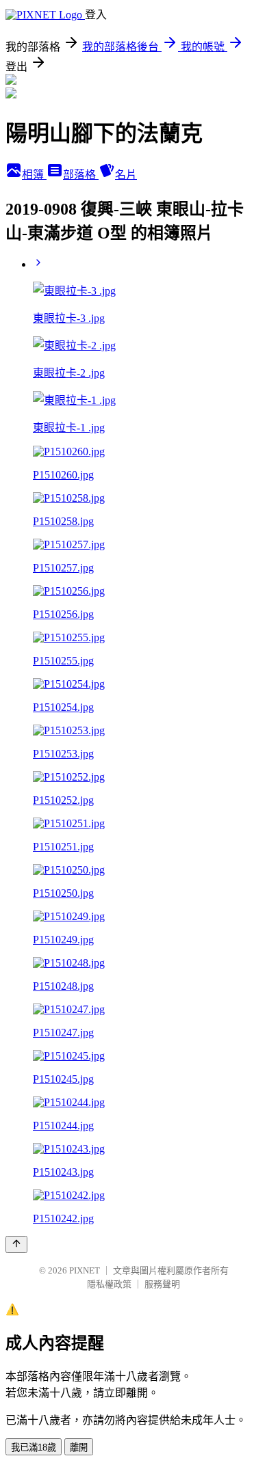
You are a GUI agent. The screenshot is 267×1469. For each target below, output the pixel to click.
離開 (79, 1447)
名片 (126, 174)
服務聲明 (162, 1284)
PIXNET (84, 1270)
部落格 (81, 174)
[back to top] (16, 1244)
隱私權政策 (109, 1284)
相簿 (34, 174)
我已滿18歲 (33, 1447)
